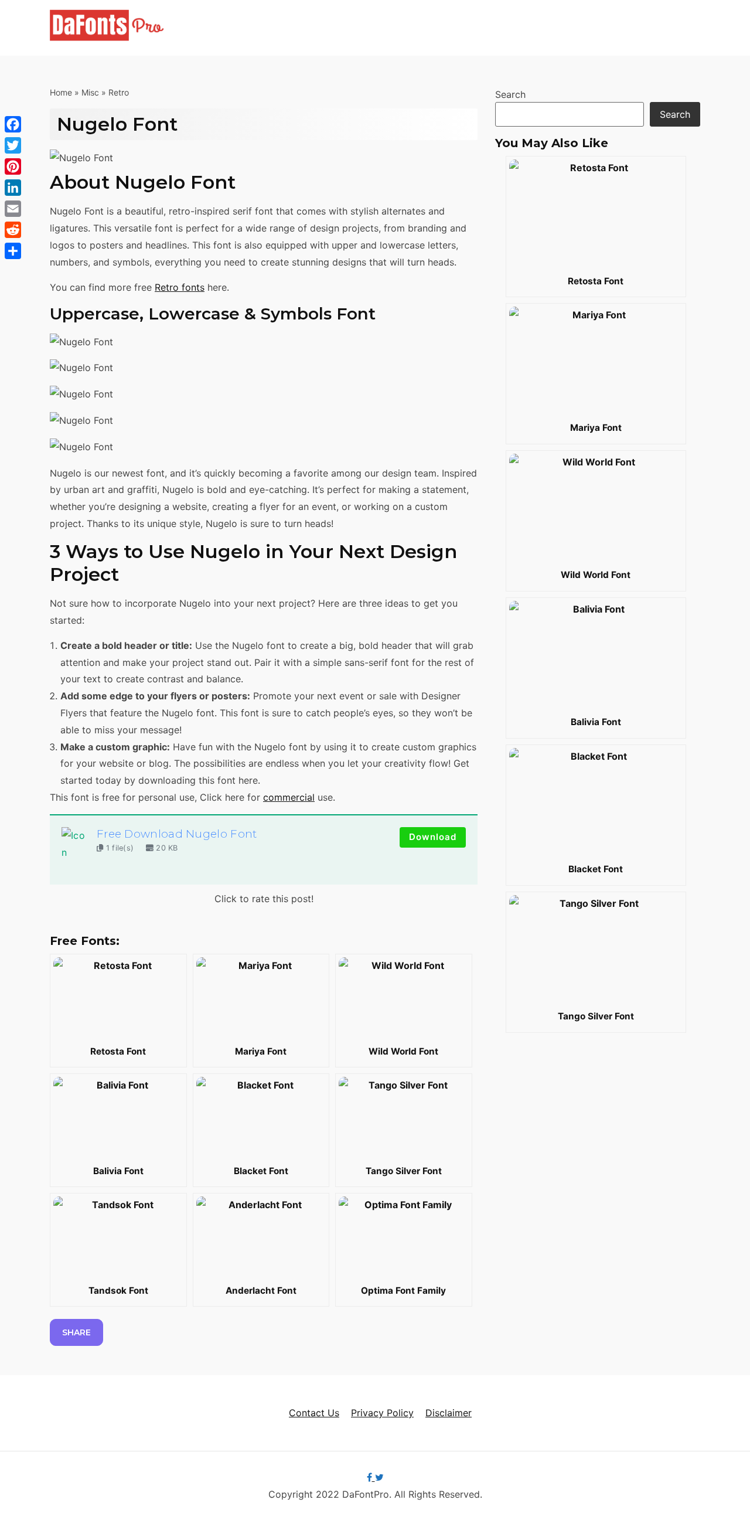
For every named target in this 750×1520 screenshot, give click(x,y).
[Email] (12, 208)
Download (432, 836)
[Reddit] (12, 229)
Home (61, 92)
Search (510, 94)
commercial (289, 797)
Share (76, 1332)
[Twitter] (12, 145)
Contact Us (314, 1413)
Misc (90, 92)
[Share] (12, 250)
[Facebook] (12, 124)
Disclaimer (448, 1413)
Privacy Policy (382, 1413)
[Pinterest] (12, 166)
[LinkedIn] (12, 187)
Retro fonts (179, 287)
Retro (118, 92)
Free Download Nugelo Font (177, 834)
